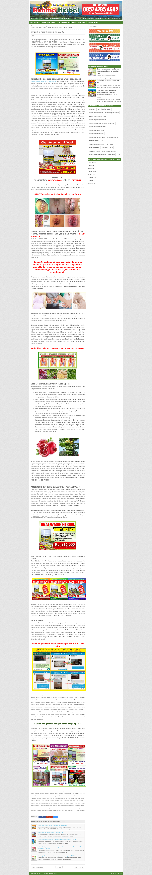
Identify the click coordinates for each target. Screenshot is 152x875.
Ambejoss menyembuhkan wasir (47, 873)
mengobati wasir (112, 137)
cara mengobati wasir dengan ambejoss (102, 123)
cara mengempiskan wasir (97, 116)
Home (32, 26)
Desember (91, 165)
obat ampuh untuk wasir (96, 144)
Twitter (56, 817)
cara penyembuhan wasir (97, 137)
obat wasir (110, 144)
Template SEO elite (116, 873)
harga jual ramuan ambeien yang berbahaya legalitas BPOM (57, 856)
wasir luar (81, 623)
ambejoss (92, 109)
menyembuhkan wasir (96, 141)
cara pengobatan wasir (96, 133)
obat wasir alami (41, 27)
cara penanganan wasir (62, 26)
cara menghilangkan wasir (44, 26)
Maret (90, 174)
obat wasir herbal (107, 148)
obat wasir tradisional (109, 151)
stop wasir (111, 155)
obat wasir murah (94, 151)
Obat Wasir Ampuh (63, 22)
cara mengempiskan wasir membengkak (51, 832)
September (91, 171)
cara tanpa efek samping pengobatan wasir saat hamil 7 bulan (57, 839)
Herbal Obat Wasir (48, 22)
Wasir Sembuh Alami (78, 22)
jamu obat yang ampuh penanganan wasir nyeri (53, 825)
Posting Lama (79, 867)
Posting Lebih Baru (37, 867)
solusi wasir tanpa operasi (97, 155)
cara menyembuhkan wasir (97, 126)
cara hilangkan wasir (104, 109)
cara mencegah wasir (96, 112)
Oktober (90, 162)
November (91, 168)
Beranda (59, 867)
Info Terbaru (35, 22)
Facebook (42, 817)
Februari (90, 177)
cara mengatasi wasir (112, 112)
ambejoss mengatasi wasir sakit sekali (43, 81)
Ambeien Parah (93, 22)
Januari (90, 183)
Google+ (49, 817)
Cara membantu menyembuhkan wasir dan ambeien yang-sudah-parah (108, 71)
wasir (118, 155)
